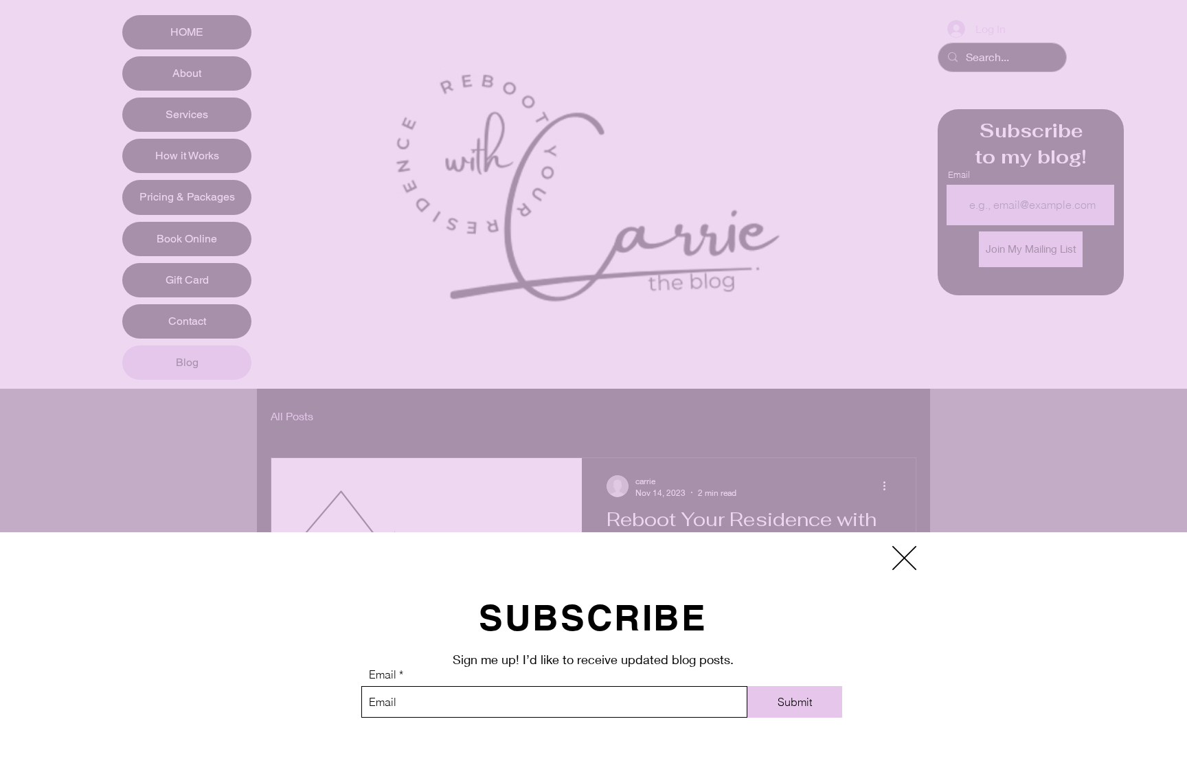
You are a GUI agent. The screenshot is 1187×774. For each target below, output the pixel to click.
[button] (904, 558)
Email (382, 674)
